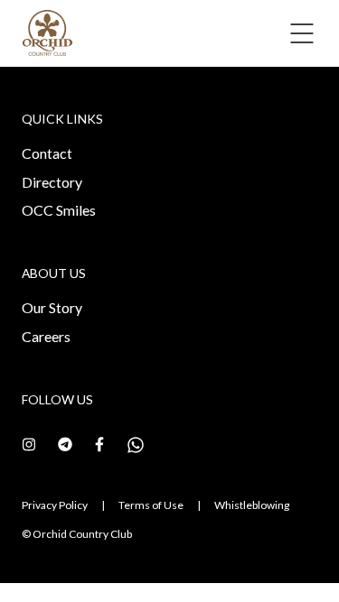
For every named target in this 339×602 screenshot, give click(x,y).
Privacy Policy (55, 505)
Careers (46, 336)
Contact (47, 153)
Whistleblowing (251, 505)
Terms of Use (151, 505)
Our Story (52, 307)
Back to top (244, 555)
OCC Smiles (59, 209)
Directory (52, 181)
